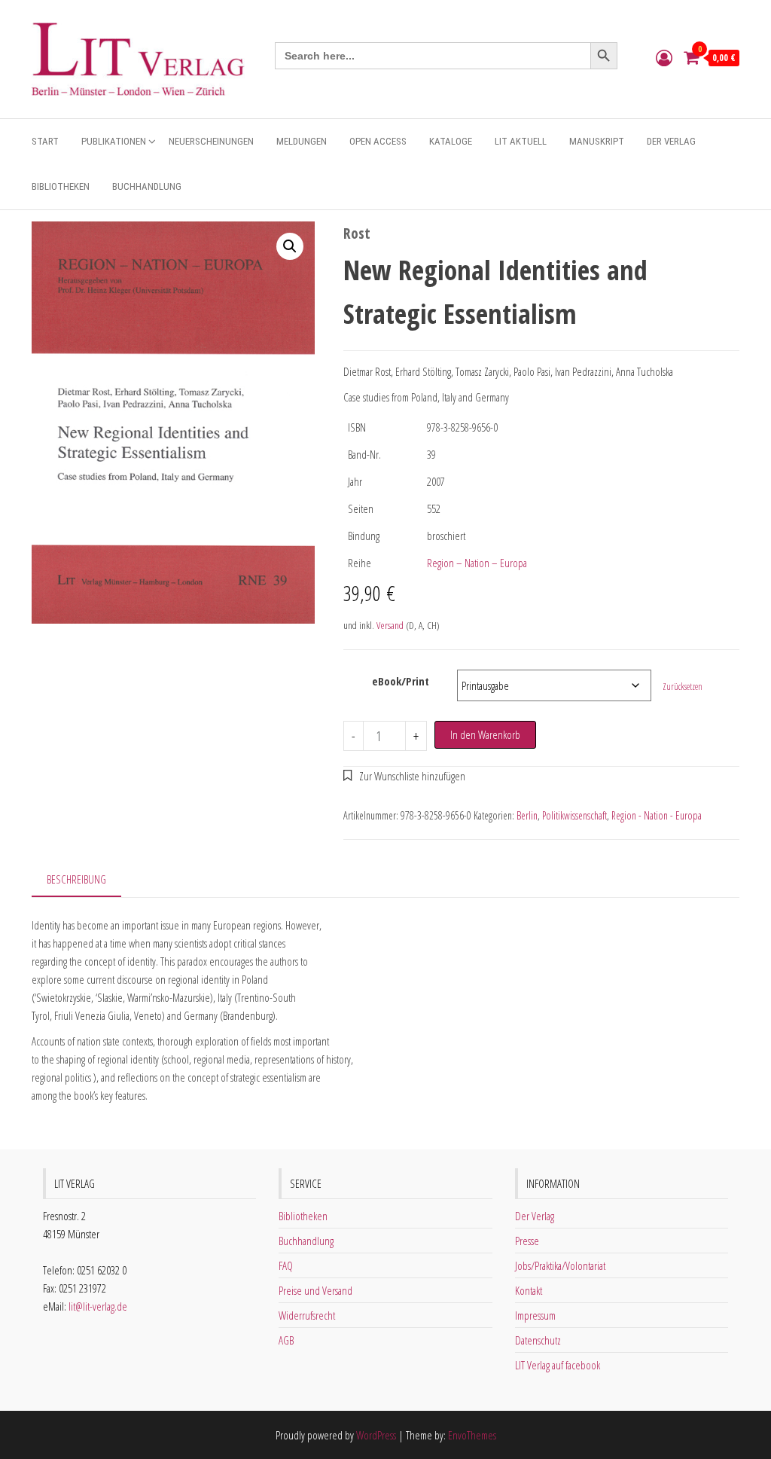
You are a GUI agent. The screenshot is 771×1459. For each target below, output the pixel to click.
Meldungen (301, 141)
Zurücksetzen (682, 686)
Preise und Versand (315, 1290)
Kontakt (528, 1290)
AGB (286, 1340)
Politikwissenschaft (574, 815)
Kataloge (450, 141)
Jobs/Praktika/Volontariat (560, 1265)
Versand (390, 625)
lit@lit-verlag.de (98, 1306)
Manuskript (596, 141)
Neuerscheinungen (211, 141)
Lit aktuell (521, 141)
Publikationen (113, 141)
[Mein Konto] (664, 57)
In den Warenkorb (485, 734)
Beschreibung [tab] (76, 879)
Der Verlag (671, 141)
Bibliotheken (61, 186)
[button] (289, 246)
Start (45, 141)
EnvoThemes (472, 1434)
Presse (527, 1240)
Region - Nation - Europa (656, 815)
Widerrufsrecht (307, 1315)
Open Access (378, 141)
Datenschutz (538, 1340)
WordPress (376, 1434)
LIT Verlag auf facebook (557, 1364)
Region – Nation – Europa (477, 562)
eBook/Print (400, 680)
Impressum (535, 1315)
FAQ (286, 1265)
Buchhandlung (146, 186)
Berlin (527, 815)
